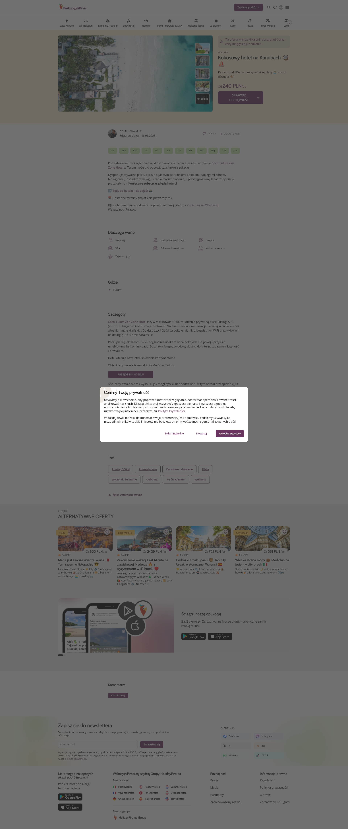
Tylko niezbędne (174, 433)
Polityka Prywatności (171, 411)
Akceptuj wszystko (230, 433)
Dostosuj (201, 433)
